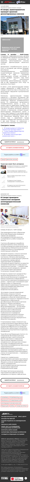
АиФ (2, 35)
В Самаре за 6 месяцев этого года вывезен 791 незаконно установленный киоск (17, 166)
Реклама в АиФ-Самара (9, 424)
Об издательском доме (9, 416)
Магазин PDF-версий (8, 418)
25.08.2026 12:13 (5, 194)
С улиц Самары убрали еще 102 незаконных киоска (13, 132)
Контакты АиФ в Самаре (9, 430)
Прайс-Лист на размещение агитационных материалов (10, 427)
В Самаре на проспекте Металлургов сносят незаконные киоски (16, 186)
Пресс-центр (22, 416)
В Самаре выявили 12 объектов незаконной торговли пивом (13, 128)
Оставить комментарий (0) (15, 147)
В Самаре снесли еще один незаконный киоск (11, 135)
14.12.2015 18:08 (5, 6)
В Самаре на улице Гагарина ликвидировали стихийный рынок (15, 181)
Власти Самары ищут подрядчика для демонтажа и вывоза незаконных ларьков (17, 171)
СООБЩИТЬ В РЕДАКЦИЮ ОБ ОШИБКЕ (12, 434)
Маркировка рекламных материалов (13, 432)
